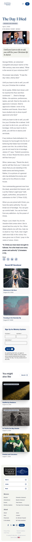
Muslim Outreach (20, 500)
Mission (6, 497)
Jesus (17, 513)
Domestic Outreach (21, 497)
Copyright (19, 532)
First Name (7, 333)
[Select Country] (19, 537)
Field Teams (19, 502)
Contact (18, 515)
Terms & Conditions (21, 531)
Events (5, 502)
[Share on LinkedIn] (12, 259)
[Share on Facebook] (4, 259)
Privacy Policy (7, 531)
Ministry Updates (8, 505)
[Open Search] (23, 3)
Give (5, 515)
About (5, 513)
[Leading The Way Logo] (7, 4)
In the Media (7, 520)
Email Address (8, 340)
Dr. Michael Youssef (21, 518)
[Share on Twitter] (8, 259)
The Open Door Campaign (22, 505)
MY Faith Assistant (21, 520)
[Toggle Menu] (27, 3)
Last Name (19, 333)
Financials (6, 518)
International (7, 500)
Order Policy (6, 532)
